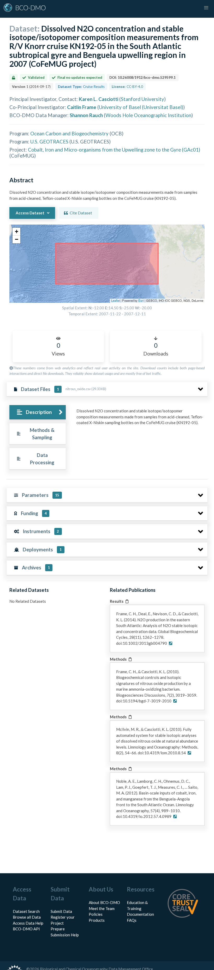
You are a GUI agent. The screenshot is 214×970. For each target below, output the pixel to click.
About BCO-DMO (104, 902)
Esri (141, 300)
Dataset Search (26, 911)
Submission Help (65, 934)
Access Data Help (28, 923)
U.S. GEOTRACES (49, 141)
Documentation (140, 914)
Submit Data (61, 911)
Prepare (58, 928)
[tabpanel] (140, 419)
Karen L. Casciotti (98, 99)
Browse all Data (27, 917)
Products (97, 920)
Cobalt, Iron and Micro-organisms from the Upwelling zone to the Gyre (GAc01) (114, 150)
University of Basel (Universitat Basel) (141, 107)
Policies (96, 914)
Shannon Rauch (86, 115)
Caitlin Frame (81, 107)
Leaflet (115, 300)
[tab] (37, 412)
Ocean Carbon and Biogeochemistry (69, 133)
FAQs (131, 920)
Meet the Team (102, 908)
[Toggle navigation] (206, 8)
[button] (16, 232)
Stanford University (142, 99)
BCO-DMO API (26, 928)
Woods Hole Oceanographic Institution (148, 115)
